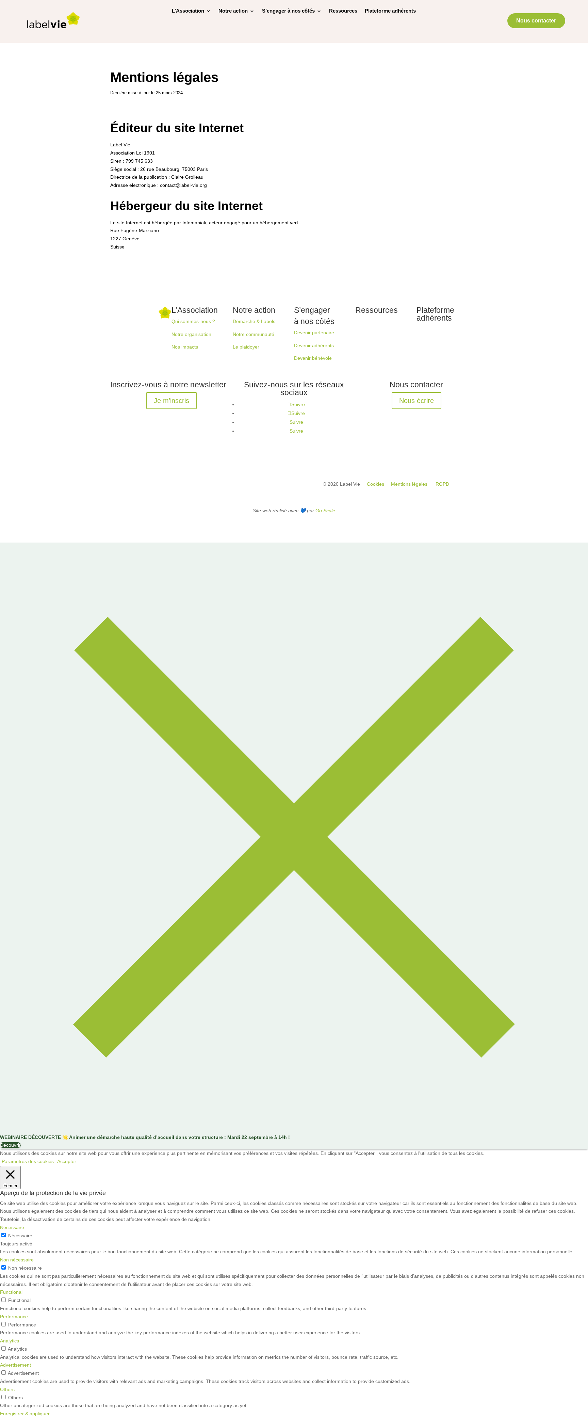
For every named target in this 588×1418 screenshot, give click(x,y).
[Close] (294, 1129)
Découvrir (10, 1145)
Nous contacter (536, 20)
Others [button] (7, 1389)
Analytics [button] (9, 1340)
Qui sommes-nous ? (193, 321)
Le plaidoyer (246, 347)
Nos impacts (185, 347)
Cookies (375, 484)
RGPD (442, 484)
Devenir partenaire (314, 332)
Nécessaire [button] (12, 1227)
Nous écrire (416, 400)
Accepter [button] (66, 1161)
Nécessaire (20, 1235)
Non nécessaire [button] (17, 1259)
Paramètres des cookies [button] (28, 1161)
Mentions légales (409, 484)
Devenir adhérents (314, 345)
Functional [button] (11, 1292)
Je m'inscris (171, 400)
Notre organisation (191, 334)
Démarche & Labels (254, 321)
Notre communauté (253, 334)
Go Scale (325, 510)
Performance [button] (14, 1316)
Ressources (343, 11)
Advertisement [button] (15, 1365)
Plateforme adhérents (390, 11)
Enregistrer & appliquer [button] (25, 1413)
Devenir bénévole (313, 358)
